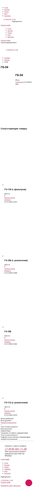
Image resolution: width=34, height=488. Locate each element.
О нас (6, 8)
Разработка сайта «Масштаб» (11, 486)
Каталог (7, 10)
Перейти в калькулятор (8, 423)
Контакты (7, 16)
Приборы (7, 469)
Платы (6, 12)
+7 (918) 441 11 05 (9, 19)
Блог (6, 14)
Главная (7, 58)
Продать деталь (9, 198)
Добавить (7, 200)
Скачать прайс (6, 25)
